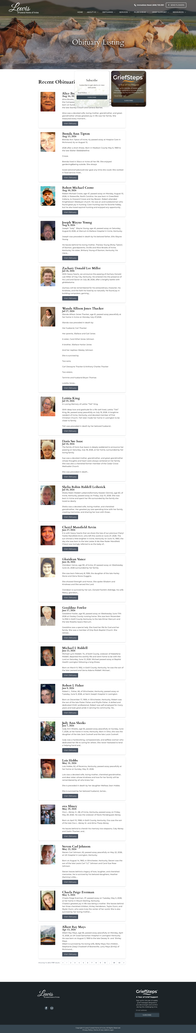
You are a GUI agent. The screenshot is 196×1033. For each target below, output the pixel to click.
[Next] (124, 963)
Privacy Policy (87, 1030)
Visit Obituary (70, 123)
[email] (52, 1008)
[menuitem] (80, 12)
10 (105, 963)
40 (119, 963)
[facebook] (46, 1008)
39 (114, 963)
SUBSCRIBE (92, 97)
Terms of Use (98, 1030)
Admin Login (109, 1030)
